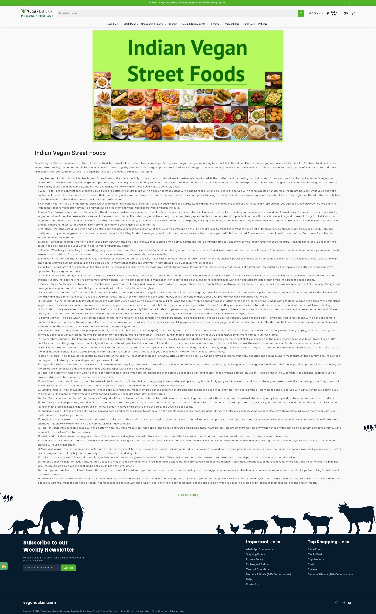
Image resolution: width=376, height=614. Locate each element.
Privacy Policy (254, 559)
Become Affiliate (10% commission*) (268, 574)
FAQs (249, 579)
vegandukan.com (39, 602)
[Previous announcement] (24, 3)
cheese (312, 569)
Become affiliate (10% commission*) (330, 574)
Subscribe (68, 568)
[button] (354, 13)
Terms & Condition (257, 569)
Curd (311, 564)
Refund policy (127, 611)
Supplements (316, 559)
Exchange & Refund (258, 564)
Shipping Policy (255, 554)
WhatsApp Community (259, 549)
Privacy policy (142, 611)
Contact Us (253, 584)
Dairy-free (314, 549)
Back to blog (190, 495)
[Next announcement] (349, 3)
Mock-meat (315, 554)
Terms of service (159, 611)
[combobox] (177, 13)
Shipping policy (177, 611)
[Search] (301, 13)
